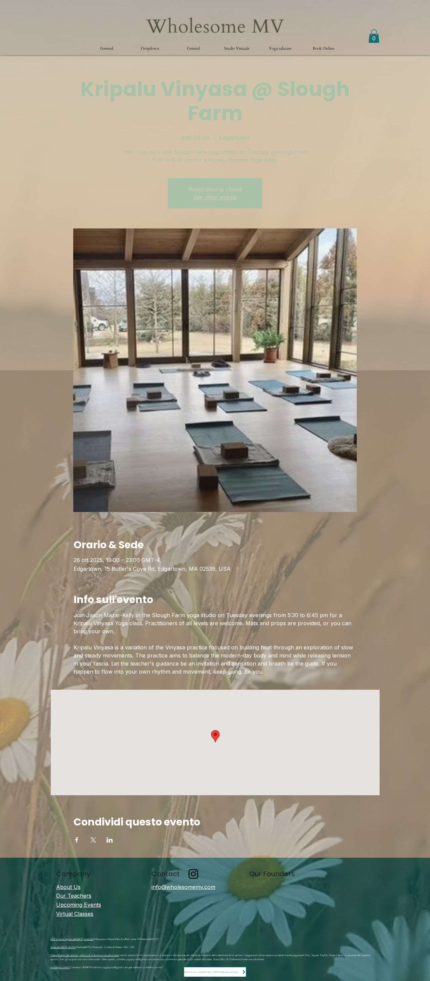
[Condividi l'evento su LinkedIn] (109, 840)
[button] (150, 48)
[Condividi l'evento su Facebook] (77, 840)
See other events (215, 197)
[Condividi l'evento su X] (93, 840)
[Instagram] (193, 874)
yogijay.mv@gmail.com (139, 959)
